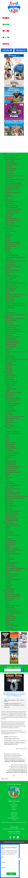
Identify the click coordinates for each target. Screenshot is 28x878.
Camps (5, 153)
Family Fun (12, 742)
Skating (7, 292)
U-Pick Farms (9, 628)
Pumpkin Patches (10, 616)
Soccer (7, 561)
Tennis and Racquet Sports (13, 579)
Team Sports (9, 578)
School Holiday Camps (11, 155)
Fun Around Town (8, 227)
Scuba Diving (9, 557)
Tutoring (7, 194)
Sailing (7, 555)
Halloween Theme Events (12, 605)
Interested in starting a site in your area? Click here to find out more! (14, 822)
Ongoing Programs (20, 742)
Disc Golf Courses (10, 246)
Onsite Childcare (10, 174)
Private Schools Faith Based (13, 183)
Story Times (8, 478)
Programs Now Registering (13, 466)
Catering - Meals (10, 385)
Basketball (8, 528)
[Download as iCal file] (21, 748)
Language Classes (10, 455)
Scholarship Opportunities (12, 187)
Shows (7, 622)
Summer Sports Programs (12, 570)
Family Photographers (11, 207)
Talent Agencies (9, 224)
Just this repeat (18, 755)
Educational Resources (11, 165)
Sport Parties (9, 420)
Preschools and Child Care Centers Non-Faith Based (15, 180)
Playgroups (8, 216)
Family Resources (8, 200)
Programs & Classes (9, 426)
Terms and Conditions (14, 804)
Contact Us (14, 809)
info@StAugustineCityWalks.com (19, 740)
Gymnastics (8, 539)
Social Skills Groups (11, 218)
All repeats (17, 753)
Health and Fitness (10, 541)
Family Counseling (10, 339)
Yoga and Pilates (10, 589)
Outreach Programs (11, 463)
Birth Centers (9, 322)
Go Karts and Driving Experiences (15, 257)
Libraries (7, 268)
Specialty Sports (10, 565)
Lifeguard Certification (11, 548)
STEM (7, 476)
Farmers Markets (10, 502)
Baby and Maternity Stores (13, 485)
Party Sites (8, 413)
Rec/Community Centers (12, 287)
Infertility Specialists (11, 346)
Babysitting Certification (12, 431)
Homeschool (8, 166)
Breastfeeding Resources (12, 326)
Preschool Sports (10, 552)
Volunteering (8, 481)
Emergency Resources (11, 202)
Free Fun (7, 252)
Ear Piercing (8, 500)
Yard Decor (8, 424)
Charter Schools (10, 161)
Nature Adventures (10, 278)
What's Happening (8, 591)
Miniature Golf (9, 272)
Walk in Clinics (9, 370)
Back (14, 775)
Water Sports (9, 585)
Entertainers (8, 396)
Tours (6, 309)
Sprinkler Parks (9, 298)
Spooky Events (9, 624)
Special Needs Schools (11, 189)
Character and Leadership (12, 433)
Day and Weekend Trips (12, 244)
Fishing (7, 250)
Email (2, 857)
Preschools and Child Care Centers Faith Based (15, 177)
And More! (14, 819)
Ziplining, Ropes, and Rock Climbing (15, 315)
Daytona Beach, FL (14, 814)
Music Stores (9, 509)
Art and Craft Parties (11, 376)
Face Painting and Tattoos (12, 398)
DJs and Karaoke (10, 394)
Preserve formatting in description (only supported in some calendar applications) (14, 760)
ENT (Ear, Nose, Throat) (12, 337)
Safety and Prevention (11, 468)
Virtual (7, 479)
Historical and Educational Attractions (16, 261)
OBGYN (7, 350)
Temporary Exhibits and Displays (14, 303)
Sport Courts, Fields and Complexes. (16, 294)
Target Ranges (9, 302)
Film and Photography (11, 448)
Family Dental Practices (12, 341)
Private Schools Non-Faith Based (14, 185)
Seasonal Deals (9, 620)
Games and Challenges (12, 255)
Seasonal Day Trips (10, 618)
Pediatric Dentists (10, 357)
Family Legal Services (11, 205)
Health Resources (8, 316)
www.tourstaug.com (13, 736)
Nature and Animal (10, 461)
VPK (6, 198)
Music (7, 459)
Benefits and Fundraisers (12, 594)
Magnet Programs (10, 170)
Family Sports (9, 533)
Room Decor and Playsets (12, 511)
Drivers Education (10, 444)
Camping (7, 240)
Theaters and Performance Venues (15, 305)
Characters (8, 387)
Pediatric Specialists (11, 361)
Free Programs (9, 450)
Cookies (7, 391)
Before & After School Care (13, 159)
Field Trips (8, 248)
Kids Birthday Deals (11, 405)
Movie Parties (9, 407)
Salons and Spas (10, 290)
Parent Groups (9, 215)
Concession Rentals (11, 389)
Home (14, 803)
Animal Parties (9, 374)
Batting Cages (9, 235)
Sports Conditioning (11, 566)
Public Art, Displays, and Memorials (15, 283)
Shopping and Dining (9, 483)
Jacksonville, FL (14, 816)
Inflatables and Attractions (12, 403)
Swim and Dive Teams (11, 574)
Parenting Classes (10, 465)
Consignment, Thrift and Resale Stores (16, 496)
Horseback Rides (10, 263)
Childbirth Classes (10, 328)
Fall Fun (7, 602)
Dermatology (9, 335)
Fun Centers (8, 253)
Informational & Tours (9, 744)
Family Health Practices (12, 342)
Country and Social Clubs (12, 242)
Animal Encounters (10, 231)
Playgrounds (8, 279)
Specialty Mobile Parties (12, 418)
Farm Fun (8, 604)
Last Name (3, 867)
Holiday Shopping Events (12, 611)
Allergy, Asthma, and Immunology (15, 318)
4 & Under (8, 428)
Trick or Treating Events (12, 626)
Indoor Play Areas (10, 265)
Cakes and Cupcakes (11, 381)
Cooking (7, 437)
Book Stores (8, 491)
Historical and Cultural (11, 452)
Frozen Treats (9, 504)
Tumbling (7, 581)
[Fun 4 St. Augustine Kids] (14, 7)
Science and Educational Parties (14, 416)
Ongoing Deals (9, 615)
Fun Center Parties (10, 402)
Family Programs (10, 446)
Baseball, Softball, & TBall (12, 526)
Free (16, 744)
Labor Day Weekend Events (13, 613)
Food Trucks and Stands (12, 400)
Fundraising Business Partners (14, 209)
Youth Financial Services (12, 226)
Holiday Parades (10, 607)
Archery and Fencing (11, 524)
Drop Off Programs (10, 163)
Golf (6, 537)
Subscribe (11, 873)
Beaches (7, 237)
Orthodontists (9, 355)
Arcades (7, 233)
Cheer (7, 529)
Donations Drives (10, 598)
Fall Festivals (9, 600)
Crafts (7, 439)
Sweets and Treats (10, 516)
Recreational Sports (11, 289)
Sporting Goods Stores (11, 515)
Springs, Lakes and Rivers (12, 296)
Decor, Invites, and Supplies (13, 392)
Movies (7, 274)
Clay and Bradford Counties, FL (14, 818)
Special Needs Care (11, 365)
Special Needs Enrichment (12, 472)
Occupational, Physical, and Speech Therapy (15, 352)
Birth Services (9, 324)
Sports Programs (8, 522)
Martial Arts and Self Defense (13, 550)
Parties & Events (8, 372)
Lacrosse (7, 546)
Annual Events (9, 592)
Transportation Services (12, 192)
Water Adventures (10, 313)
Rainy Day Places (10, 285)
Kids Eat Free (9, 507)
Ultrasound (8, 366)
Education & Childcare (9, 157)
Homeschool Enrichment (12, 454)
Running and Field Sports (12, 554)
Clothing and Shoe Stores (12, 492)
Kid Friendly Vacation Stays (13, 266)
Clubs (6, 435)
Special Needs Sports (11, 563)
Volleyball (8, 583)
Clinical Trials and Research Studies (15, 331)
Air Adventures (9, 229)
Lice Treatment (9, 348)
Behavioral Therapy (10, 320)
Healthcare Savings (10, 344)
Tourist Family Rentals (11, 518)
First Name (3, 862)
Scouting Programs (10, 470)
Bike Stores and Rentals (12, 489)
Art (6, 429)
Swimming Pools (10, 300)
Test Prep (8, 190)
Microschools (9, 172)
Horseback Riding (10, 544)
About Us (14, 808)
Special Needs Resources (12, 220)
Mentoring (8, 457)
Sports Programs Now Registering (15, 568)
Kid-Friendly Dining (10, 505)
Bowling (7, 239)
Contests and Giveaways (12, 596)
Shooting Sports (10, 559)
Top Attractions (9, 307)
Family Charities (9, 203)
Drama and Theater (11, 442)
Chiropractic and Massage (12, 329)
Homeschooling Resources (13, 211)
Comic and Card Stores (12, 494)
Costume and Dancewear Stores (14, 498)
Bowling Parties (9, 379)
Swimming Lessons (10, 576)
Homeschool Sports (11, 542)
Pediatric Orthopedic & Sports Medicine (16, 359)
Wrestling (8, 587)
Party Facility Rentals (11, 411)
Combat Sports (9, 531)
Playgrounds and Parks (12, 281)
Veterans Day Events (11, 629)
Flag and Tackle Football (12, 535)
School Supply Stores (11, 513)
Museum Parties (10, 409)
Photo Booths (9, 415)
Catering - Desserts (11, 383)
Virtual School (9, 196)
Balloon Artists (9, 378)
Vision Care (8, 368)
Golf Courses (9, 259)
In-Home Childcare (10, 168)
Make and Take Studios (12, 270)
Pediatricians (9, 363)
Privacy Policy (14, 806)
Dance (7, 441)
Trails (6, 311)
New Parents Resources (12, 213)
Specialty (7, 474)
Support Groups (10, 222)
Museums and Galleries (12, 276)
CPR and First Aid (10, 333)
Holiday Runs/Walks (11, 609)
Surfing (7, 572)
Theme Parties (9, 422)
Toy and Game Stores (11, 520)
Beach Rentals (9, 487)
